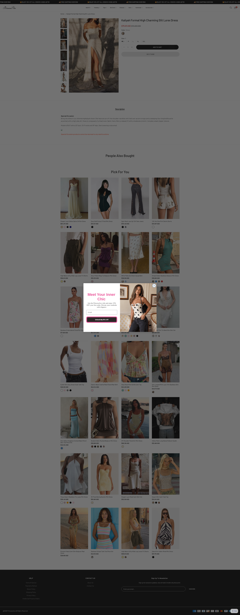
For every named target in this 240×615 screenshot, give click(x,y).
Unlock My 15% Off (101, 320)
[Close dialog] (154, 285)
